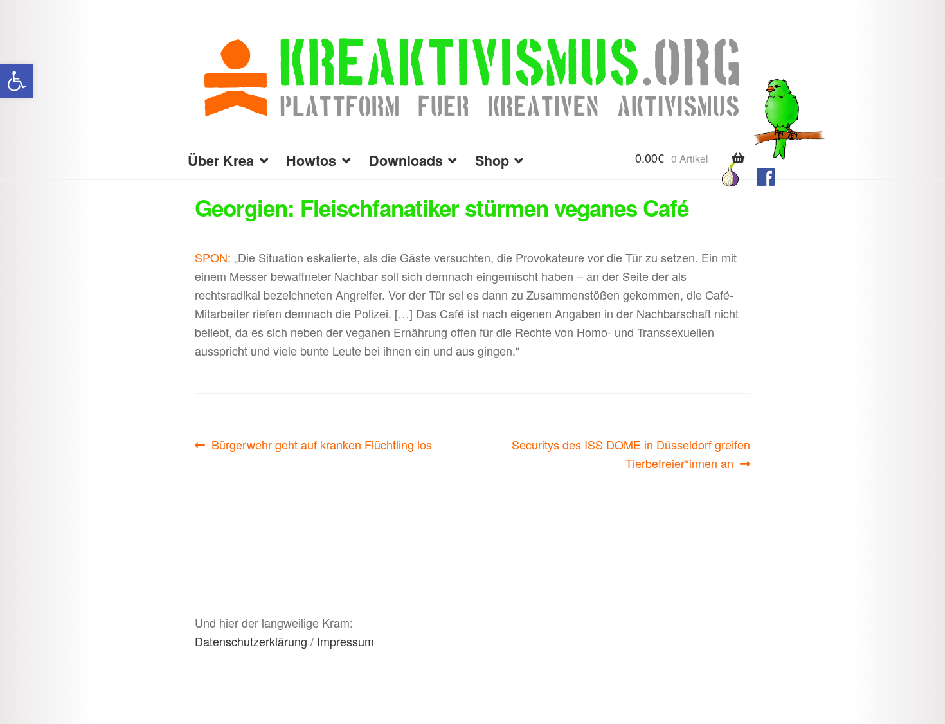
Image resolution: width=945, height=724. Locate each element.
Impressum (345, 641)
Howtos (311, 160)
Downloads (406, 160)
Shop (492, 160)
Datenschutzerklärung (251, 641)
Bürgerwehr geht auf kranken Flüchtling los (321, 445)
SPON (211, 257)
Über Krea (221, 160)
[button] (16, 81)
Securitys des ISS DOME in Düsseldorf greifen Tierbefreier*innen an (630, 453)
